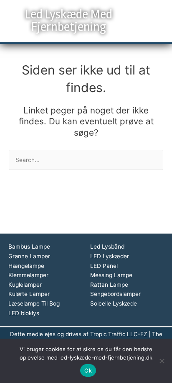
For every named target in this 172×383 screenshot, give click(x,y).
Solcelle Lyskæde (113, 303)
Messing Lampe (111, 275)
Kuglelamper (25, 284)
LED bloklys (23, 313)
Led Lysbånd (107, 246)
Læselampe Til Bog (34, 303)
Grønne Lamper (29, 256)
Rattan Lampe (109, 284)
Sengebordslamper (115, 293)
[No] (161, 361)
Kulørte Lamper (29, 293)
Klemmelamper (28, 275)
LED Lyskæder (109, 256)
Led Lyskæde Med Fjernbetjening (68, 21)
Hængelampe (26, 265)
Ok (88, 370)
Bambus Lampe (29, 246)
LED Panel (104, 265)
